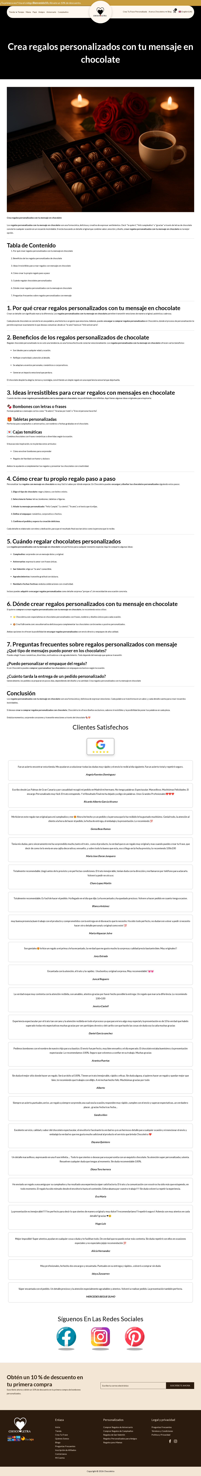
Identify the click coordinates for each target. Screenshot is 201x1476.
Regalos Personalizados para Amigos (120, 1438)
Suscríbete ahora (180, 1385)
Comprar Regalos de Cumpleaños (118, 1431)
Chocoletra (153, 321)
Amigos (41, 12)
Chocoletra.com (23, 617)
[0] (174, 12)
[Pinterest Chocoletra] (134, 1349)
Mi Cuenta (60, 1458)
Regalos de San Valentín (114, 1434)
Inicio (57, 1427)
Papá (35, 12)
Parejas (21, 12)
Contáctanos (61, 1454)
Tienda (12, 12)
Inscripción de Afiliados (65, 1450)
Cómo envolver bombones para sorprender (32, 451)
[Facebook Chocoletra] (66, 1349)
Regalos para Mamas (112, 1442)
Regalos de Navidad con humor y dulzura (31, 458)
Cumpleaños (63, 12)
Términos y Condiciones (162, 1431)
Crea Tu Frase (61, 1434)
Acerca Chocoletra (157, 11)
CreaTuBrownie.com (25, 624)
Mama (28, 12)
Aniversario (51, 12)
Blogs (57, 1442)
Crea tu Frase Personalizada (135, 11)
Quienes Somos (62, 1438)
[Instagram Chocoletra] (100, 1349)
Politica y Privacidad (161, 1434)
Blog (169, 11)
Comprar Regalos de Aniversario (118, 1427)
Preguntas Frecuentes (65, 1446)
